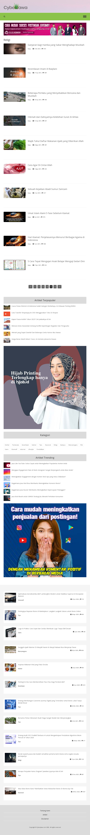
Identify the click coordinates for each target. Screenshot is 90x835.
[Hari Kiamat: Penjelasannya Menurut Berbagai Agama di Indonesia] (15, 241)
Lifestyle (31, 449)
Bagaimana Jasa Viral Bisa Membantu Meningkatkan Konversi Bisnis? (36, 483)
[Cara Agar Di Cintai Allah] (15, 169)
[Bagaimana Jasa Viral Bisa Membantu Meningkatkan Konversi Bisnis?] (9, 485)
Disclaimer (45, 819)
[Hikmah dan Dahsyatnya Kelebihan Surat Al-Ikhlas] (15, 121)
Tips (40, 445)
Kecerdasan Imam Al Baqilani (42, 68)
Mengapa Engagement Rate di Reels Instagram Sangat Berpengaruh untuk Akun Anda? (42, 470)
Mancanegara (72, 445)
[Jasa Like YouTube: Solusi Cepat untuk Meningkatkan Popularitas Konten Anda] (9, 465)
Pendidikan (40, 449)
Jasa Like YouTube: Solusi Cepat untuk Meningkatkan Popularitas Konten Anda (39, 463)
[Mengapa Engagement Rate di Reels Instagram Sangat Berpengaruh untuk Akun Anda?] (9, 472)
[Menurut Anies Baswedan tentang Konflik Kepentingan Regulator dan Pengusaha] (9, 327)
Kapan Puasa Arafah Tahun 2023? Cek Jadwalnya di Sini (31, 319)
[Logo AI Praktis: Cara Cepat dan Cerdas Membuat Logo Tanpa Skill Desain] (12, 632)
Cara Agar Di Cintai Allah (40, 165)
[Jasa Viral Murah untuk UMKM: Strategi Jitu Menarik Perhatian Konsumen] (9, 498)
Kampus (63, 445)
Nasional (48, 445)
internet (22, 449)
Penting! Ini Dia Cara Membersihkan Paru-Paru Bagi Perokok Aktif (41, 682)
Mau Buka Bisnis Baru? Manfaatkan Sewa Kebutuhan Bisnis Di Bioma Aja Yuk (45, 789)
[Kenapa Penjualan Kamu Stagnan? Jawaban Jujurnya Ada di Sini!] (12, 773)
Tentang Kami (45, 811)
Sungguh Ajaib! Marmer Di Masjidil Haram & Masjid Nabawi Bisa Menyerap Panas (47, 647)
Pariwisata (15, 445)
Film (81, 445)
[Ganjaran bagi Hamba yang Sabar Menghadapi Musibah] (15, 49)
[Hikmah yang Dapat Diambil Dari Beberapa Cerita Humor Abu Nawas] (9, 334)
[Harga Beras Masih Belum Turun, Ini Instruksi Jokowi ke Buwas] (9, 340)
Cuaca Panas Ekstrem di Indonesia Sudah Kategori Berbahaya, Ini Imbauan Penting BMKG (44, 306)
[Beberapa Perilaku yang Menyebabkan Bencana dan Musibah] (15, 96)
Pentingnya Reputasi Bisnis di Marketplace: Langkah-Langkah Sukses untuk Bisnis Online (49, 611)
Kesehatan (25, 445)
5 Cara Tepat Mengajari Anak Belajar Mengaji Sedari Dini (56, 261)
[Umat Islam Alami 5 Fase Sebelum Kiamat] (15, 217)
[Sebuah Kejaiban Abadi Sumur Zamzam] (15, 193)
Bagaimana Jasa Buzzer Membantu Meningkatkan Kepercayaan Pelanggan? (38, 490)
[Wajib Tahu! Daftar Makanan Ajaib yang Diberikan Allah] (15, 145)
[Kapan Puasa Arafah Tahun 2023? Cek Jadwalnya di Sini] (9, 320)
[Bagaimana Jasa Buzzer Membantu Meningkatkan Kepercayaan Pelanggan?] (9, 491)
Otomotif (14, 449)
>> (59, 287)
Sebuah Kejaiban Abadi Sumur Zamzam (47, 189)
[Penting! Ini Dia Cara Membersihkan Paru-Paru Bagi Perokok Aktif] (12, 684)
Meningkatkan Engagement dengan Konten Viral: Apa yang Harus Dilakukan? (39, 477)
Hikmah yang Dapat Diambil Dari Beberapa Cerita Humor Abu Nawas (36, 332)
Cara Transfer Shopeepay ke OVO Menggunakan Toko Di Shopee (35, 313)
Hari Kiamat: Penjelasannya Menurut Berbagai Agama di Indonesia (56, 238)
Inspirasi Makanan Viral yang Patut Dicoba (33, 665)
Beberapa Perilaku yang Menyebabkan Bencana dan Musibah (54, 94)
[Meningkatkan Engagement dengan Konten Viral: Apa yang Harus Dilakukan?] (9, 478)
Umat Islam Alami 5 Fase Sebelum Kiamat (48, 213)
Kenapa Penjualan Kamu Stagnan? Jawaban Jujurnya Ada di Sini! (40, 771)
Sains (6, 449)
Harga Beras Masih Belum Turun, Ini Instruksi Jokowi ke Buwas (34, 339)
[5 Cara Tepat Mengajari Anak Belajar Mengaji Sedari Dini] (15, 265)
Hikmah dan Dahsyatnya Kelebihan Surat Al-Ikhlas (53, 116)
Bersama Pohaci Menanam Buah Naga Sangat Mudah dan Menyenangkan (44, 718)
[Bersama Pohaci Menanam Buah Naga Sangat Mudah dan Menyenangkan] (12, 720)
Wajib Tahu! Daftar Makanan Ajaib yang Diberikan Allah (56, 141)
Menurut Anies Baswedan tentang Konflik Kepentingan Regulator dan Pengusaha (40, 326)
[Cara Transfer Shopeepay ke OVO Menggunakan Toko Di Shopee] (9, 314)
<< (30, 287)
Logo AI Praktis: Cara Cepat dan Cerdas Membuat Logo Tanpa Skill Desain (44, 629)
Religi (29, 49)
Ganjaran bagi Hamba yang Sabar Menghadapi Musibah (56, 44)
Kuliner (34, 445)
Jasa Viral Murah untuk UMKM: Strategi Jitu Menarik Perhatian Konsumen (37, 496)
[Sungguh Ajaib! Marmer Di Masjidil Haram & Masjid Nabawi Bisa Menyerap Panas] (12, 649)
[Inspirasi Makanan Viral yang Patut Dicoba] (12, 667)
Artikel (45, 815)
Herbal (7, 445)
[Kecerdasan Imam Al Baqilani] (15, 72)
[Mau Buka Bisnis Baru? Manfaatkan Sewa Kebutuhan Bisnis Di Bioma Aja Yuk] (12, 791)
